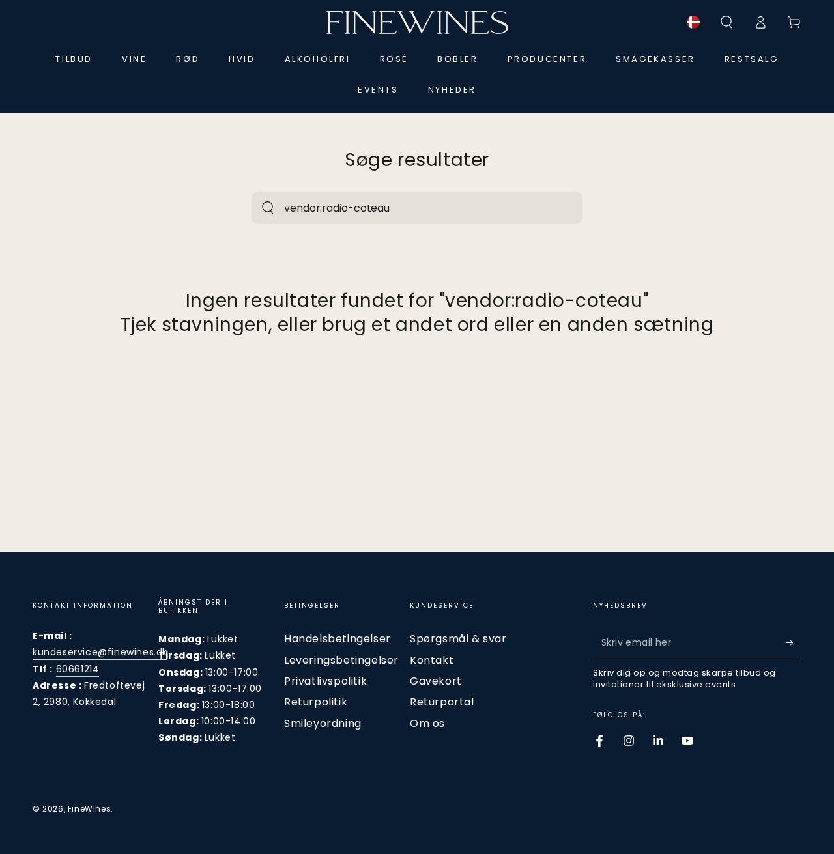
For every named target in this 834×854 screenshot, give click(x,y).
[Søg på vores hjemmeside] (267, 207)
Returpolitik (315, 701)
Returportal (442, 701)
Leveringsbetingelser (341, 660)
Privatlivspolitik (325, 681)
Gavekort (436, 681)
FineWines (89, 808)
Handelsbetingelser (337, 638)
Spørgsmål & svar (458, 638)
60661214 (78, 669)
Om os (427, 723)
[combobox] (403, 208)
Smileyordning (323, 723)
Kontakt (431, 660)
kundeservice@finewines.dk (100, 652)
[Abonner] (793, 642)
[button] (726, 22)
